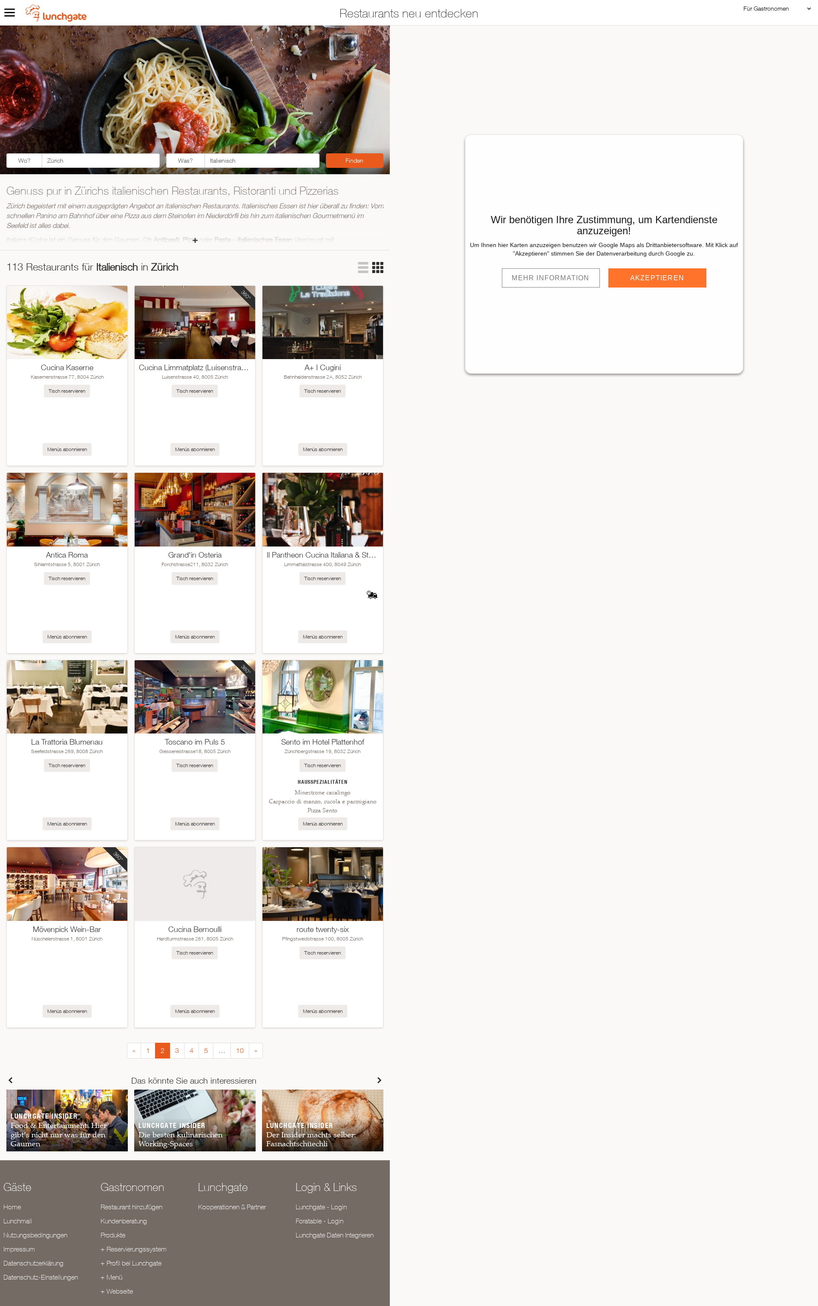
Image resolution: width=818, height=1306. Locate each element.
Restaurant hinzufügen (131, 1207)
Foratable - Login (319, 1221)
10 (240, 1050)
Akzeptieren (657, 278)
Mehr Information (550, 278)
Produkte (113, 1235)
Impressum (19, 1249)
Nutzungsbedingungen (35, 1235)
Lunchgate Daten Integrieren (335, 1235)
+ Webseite (117, 1291)
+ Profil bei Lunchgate (131, 1263)
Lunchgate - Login (321, 1207)
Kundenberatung (124, 1221)
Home (12, 1207)
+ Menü (111, 1277)
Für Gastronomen (766, 8)
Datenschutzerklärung (33, 1263)
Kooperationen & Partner (232, 1207)
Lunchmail (17, 1221)
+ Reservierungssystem (134, 1249)
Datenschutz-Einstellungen (40, 1277)
